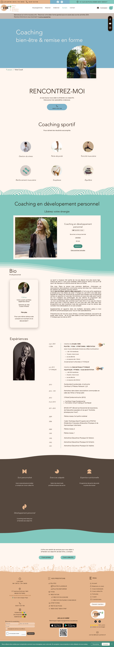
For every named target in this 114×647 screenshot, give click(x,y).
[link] (78, 225)
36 (25, 614)
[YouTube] (110, 23)
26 (24, 612)
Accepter (105, 644)
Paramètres (96, 644)
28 (25, 616)
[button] (77, 246)
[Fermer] (112, 644)
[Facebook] (110, 19)
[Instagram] (110, 27)
